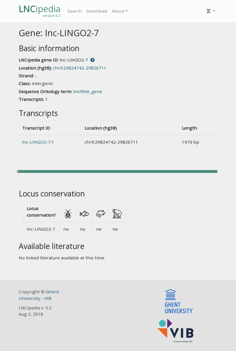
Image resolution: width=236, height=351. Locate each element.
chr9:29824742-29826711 (79, 68)
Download (96, 11)
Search (74, 11)
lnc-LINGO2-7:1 (38, 142)
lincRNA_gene (87, 91)
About (118, 11)
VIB (47, 298)
